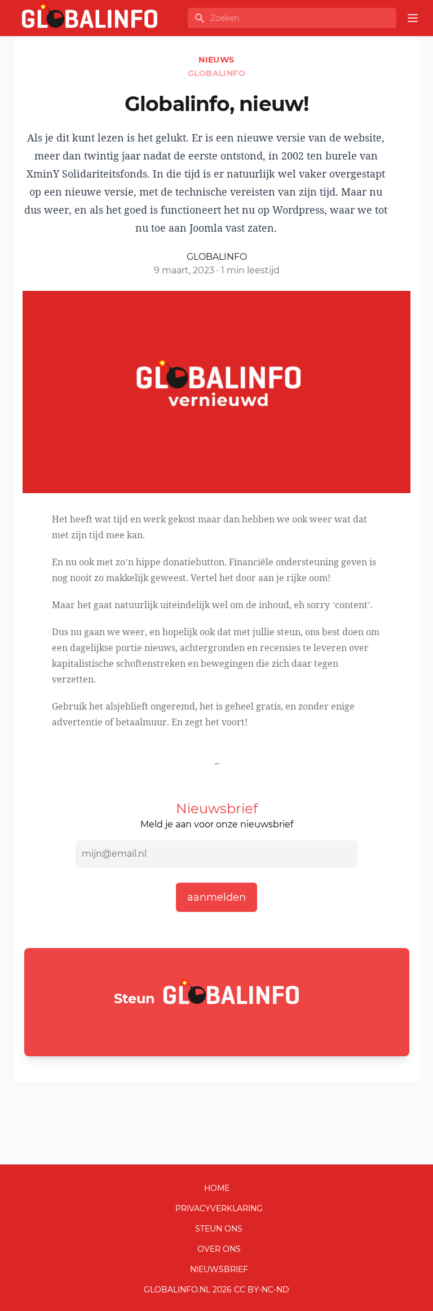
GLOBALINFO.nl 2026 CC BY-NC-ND (216, 1290)
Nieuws (216, 60)
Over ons (219, 1249)
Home (216, 1188)
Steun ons (218, 1229)
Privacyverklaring (219, 1208)
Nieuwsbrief (219, 1269)
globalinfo (216, 73)
